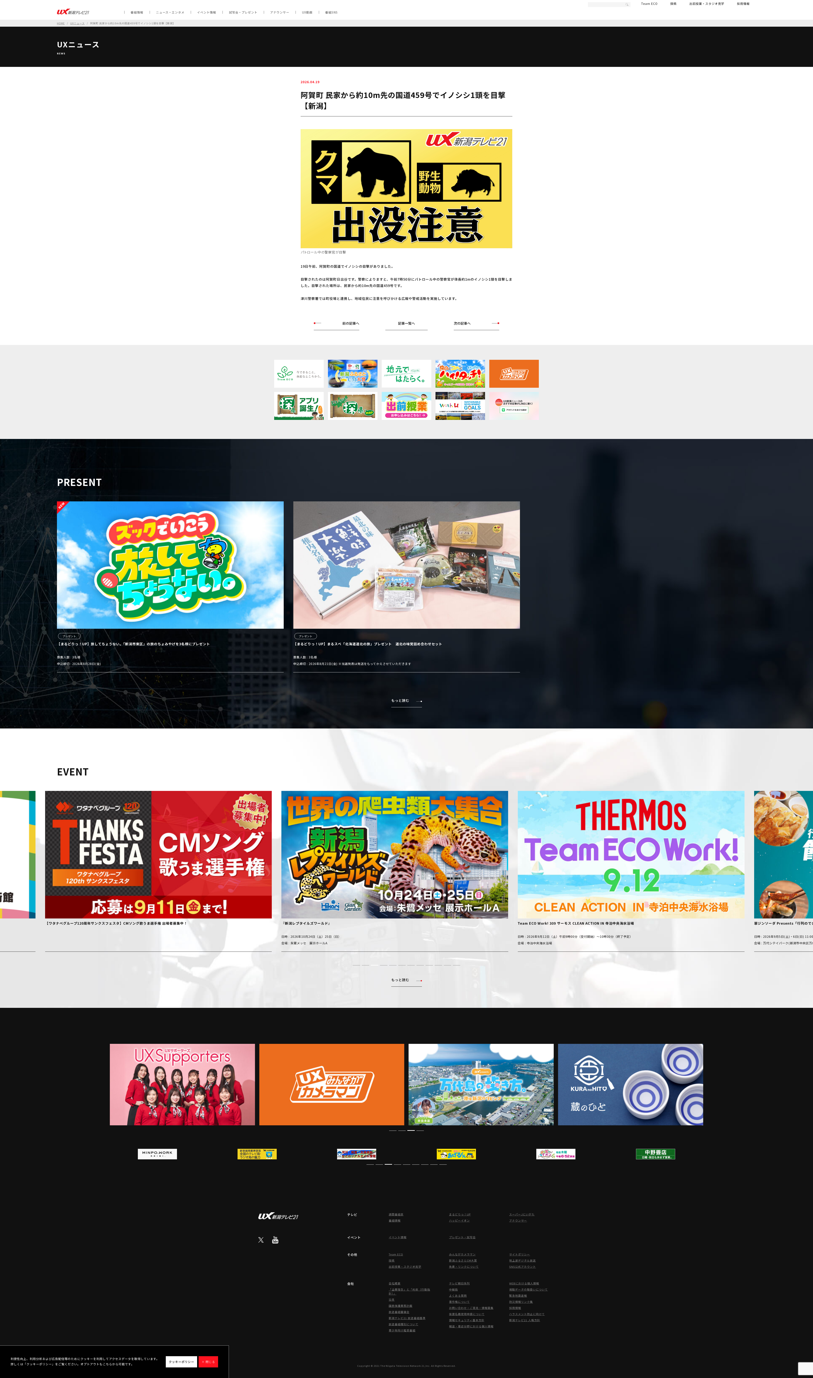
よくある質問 (458, 1296)
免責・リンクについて (464, 1267)
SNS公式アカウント (522, 1267)
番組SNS (331, 12)
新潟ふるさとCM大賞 (463, 1260)
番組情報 (137, 12)
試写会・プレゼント (243, 12)
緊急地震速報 (518, 1296)
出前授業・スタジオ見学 (706, 3)
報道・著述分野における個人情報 (471, 1326)
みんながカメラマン (462, 1254)
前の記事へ (350, 323)
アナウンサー (279, 12)
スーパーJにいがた (522, 1214)
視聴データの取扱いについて (528, 1289)
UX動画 (307, 12)
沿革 (392, 1300)
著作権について (459, 1302)
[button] (356, 965)
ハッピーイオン (459, 1220)
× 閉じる (208, 1362)
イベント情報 (206, 12)
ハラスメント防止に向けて (527, 1314)
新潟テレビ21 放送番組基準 (407, 1318)
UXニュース (77, 23)
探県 (673, 3)
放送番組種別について (403, 1324)
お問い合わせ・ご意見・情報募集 (471, 1308)
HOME (61, 23)
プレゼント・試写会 (462, 1237)
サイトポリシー (519, 1254)
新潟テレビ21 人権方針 (524, 1320)
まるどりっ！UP (460, 1214)
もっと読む (400, 700)
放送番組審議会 (399, 1312)
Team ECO (649, 3)
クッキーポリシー (181, 1362)
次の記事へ (462, 323)
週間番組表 (396, 1214)
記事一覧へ (406, 323)
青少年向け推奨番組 (402, 1330)
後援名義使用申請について (467, 1314)
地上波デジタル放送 (522, 1260)
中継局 (453, 1289)
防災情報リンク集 (521, 1302)
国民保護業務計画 (400, 1306)
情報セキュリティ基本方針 (466, 1320)
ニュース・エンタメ (170, 12)
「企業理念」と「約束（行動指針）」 (409, 1291)
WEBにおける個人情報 (524, 1283)
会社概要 (395, 1283)
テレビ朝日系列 (459, 1283)
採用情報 (743, 3)
